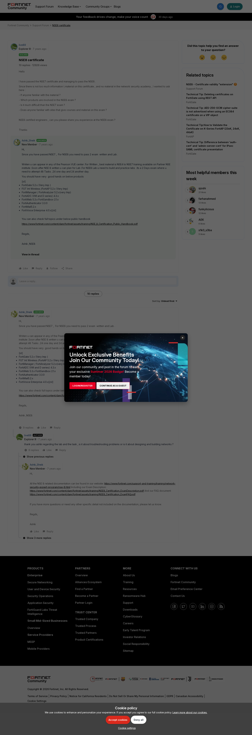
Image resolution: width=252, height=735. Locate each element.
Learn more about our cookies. (189, 712)
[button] (126, 728)
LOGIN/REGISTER (83, 385)
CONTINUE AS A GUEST (113, 385)
